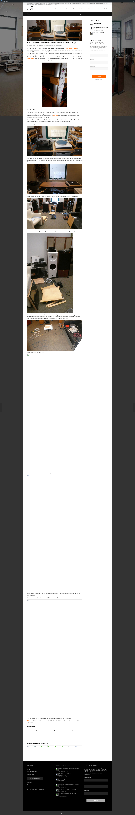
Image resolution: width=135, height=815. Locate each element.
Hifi (78, 720)
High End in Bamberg (50, 720)
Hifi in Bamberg (42, 720)
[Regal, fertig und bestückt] (54, 30)
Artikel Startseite (49, 45)
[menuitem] (1, 1)
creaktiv (28, 722)
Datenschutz (30, 785)
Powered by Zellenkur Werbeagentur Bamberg (53, 813)
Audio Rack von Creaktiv (71, 48)
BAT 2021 (55, 115)
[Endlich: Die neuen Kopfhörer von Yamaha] (1, 407)
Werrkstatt (71, 720)
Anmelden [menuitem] (5, 1)
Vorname (92, 59)
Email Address (93, 53)
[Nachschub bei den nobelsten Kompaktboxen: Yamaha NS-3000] (30, 748)
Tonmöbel (66, 720)
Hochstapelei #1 (31, 58)
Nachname (92, 66)
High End (76, 720)
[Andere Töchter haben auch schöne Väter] (37, 748)
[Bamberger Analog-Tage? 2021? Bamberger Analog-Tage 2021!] (134, 407)
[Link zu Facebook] (104, 9)
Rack (32, 722)
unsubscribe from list (98, 79)
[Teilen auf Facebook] (36, 731)
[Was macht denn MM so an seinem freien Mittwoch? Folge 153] (71, 748)
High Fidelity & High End (41, 45)
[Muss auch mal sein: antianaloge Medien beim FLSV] (78, 748)
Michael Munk (59, 45)
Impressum (29, 782)
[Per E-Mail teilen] (73, 731)
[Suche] (98, 8)
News (28, 14)
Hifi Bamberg (36, 720)
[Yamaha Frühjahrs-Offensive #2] (65, 748)
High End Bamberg (60, 720)
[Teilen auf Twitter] (55, 731)
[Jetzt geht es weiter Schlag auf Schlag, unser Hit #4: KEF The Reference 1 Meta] (51, 748)
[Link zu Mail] (106, 9)
